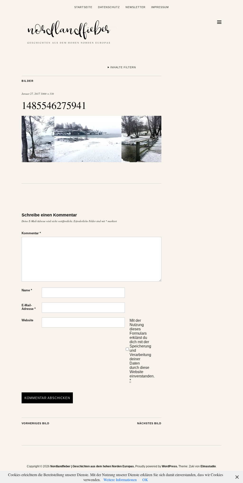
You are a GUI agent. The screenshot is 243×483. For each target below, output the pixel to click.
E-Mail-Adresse (29, 307)
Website (27, 320)
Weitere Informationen (120, 479)
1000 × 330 (47, 93)
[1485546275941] (91, 160)
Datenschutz (109, 7)
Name (27, 290)
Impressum (160, 7)
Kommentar (31, 233)
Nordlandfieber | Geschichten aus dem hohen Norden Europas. (92, 466)
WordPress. (170, 466)
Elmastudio (208, 466)
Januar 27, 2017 (31, 93)
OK (145, 479)
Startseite (83, 7)
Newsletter (135, 7)
